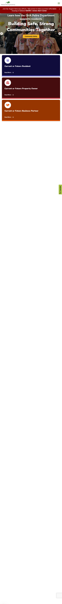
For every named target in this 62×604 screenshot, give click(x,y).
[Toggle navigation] (58, 3)
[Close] (59, 9)
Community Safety (31, 36)
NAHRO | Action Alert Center (36, 11)
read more (8, 72)
